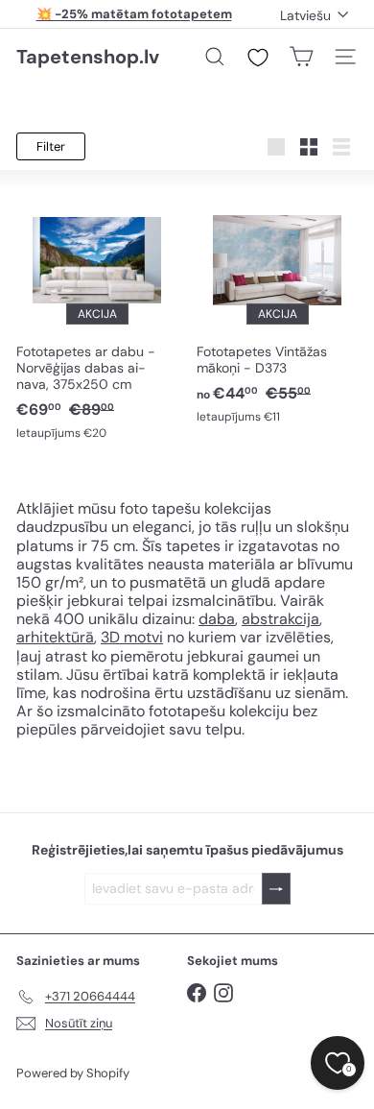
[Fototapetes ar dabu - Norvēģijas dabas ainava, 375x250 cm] (96, 315)
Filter (50, 146)
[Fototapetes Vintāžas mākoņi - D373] (277, 307)
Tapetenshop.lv (87, 56)
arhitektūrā (55, 637)
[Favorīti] (258, 58)
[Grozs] (301, 56)
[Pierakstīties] (276, 888)
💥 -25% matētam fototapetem (134, 14)
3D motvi (132, 637)
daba (217, 619)
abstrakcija (280, 619)
